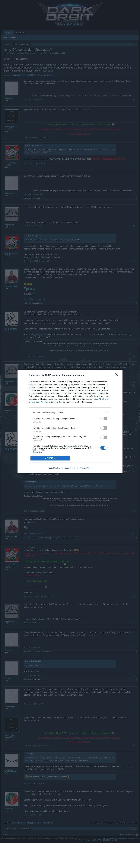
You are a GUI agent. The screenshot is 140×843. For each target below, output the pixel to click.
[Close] (117, 375)
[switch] (103, 418)
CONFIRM (50, 458)
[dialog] (70, 421)
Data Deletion (54, 468)
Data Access (70, 468)
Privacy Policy (85, 468)
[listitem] (70, 412)
